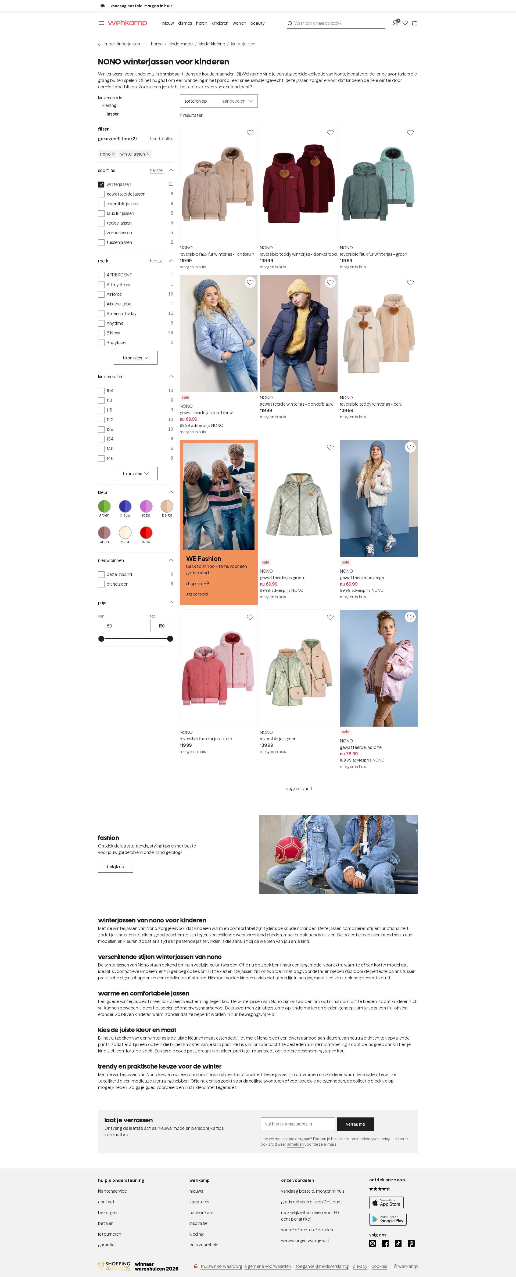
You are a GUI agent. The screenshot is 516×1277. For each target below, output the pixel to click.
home (157, 43)
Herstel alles (161, 138)
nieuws (196, 1191)
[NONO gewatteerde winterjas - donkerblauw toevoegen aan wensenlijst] (330, 282)
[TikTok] (398, 1243)
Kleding (109, 105)
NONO (105, 154)
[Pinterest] (411, 1243)
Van (101, 616)
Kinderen (220, 23)
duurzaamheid (203, 1244)
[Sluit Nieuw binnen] (170, 560)
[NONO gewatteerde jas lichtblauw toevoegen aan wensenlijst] (250, 282)
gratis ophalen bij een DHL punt (311, 1201)
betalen (105, 1223)
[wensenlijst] (406, 23)
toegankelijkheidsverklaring (322, 1266)
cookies (379, 1266)
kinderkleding (212, 43)
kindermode (181, 43)
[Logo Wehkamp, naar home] (126, 23)
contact (106, 1201)
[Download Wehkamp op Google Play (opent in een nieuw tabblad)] (388, 1224)
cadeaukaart (202, 1212)
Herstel (156, 170)
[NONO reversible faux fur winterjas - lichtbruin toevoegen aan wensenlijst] (250, 132)
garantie (106, 1244)
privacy (360, 1266)
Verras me (355, 1124)
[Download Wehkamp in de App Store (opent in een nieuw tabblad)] (388, 1207)
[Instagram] (372, 1243)
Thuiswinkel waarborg (221, 1266)
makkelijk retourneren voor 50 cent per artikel (310, 1216)
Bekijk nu (115, 866)
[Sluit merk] (170, 261)
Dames (185, 23)
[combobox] (336, 23)
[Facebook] (385, 1243)
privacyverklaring (375, 1139)
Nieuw (168, 23)
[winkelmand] (414, 23)
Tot (152, 616)
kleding (196, 1234)
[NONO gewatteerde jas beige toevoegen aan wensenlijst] (410, 447)
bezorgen (107, 1212)
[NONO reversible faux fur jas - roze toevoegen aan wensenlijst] (250, 617)
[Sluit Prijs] (170, 602)
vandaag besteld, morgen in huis (313, 1191)
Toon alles (132, 357)
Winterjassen (132, 154)
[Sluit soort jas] (170, 170)
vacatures (199, 1201)
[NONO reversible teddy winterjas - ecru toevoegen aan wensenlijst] (410, 282)
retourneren (109, 1234)
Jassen (113, 114)
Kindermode (110, 97)
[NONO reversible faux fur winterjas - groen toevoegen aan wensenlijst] (410, 132)
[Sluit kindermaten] (170, 376)
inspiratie (198, 1223)
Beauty (257, 23)
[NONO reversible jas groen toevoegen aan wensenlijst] (330, 617)
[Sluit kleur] (170, 492)
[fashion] (338, 854)
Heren (201, 23)
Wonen (239, 23)
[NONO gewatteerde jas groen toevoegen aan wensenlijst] (330, 447)
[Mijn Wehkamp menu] (397, 23)
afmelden (295, 1144)
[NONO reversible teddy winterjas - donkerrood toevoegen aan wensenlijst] (330, 132)
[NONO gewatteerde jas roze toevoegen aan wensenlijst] (410, 617)
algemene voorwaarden (267, 1266)
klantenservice (112, 1191)
